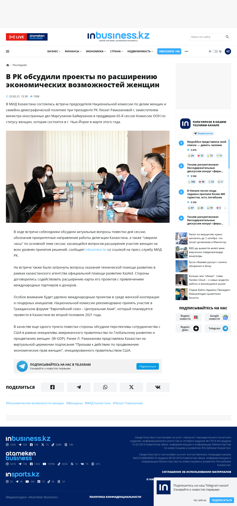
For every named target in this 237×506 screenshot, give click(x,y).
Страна (115, 51)
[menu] (7, 51)
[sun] (209, 51)
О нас (150, 479)
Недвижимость (139, 51)
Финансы (72, 51)
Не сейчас (200, 500)
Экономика (95, 51)
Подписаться (222, 500)
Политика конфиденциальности (115, 497)
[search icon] (227, 37)
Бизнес (52, 51)
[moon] (220, 51)
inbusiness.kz (96, 249)
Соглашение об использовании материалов (196, 472)
